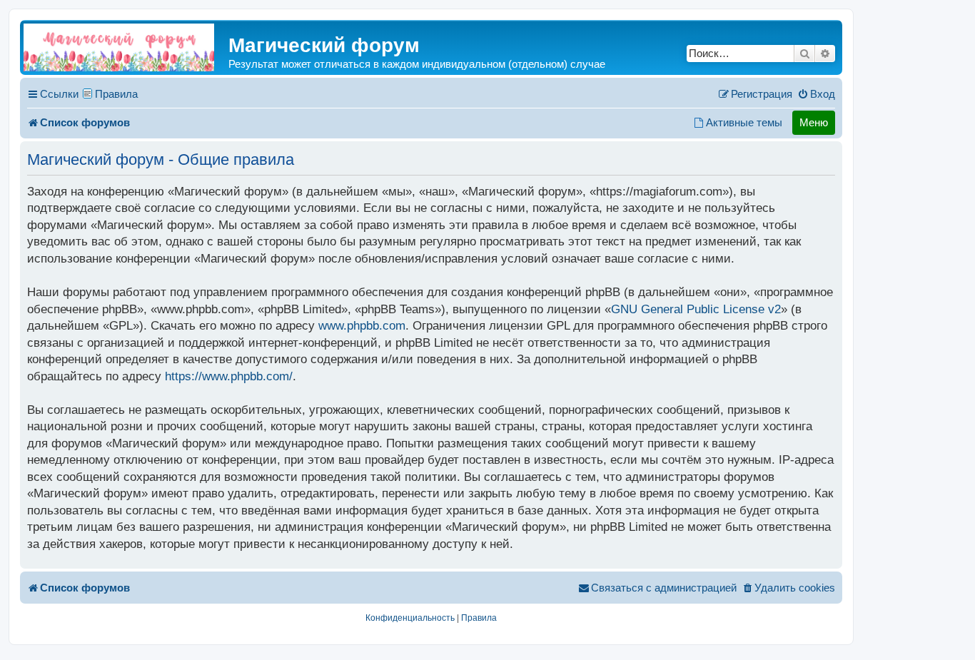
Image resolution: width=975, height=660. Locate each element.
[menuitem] (816, 94)
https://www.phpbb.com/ (229, 376)
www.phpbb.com (361, 325)
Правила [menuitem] (116, 94)
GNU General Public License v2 (696, 309)
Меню (813, 122)
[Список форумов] (119, 47)
